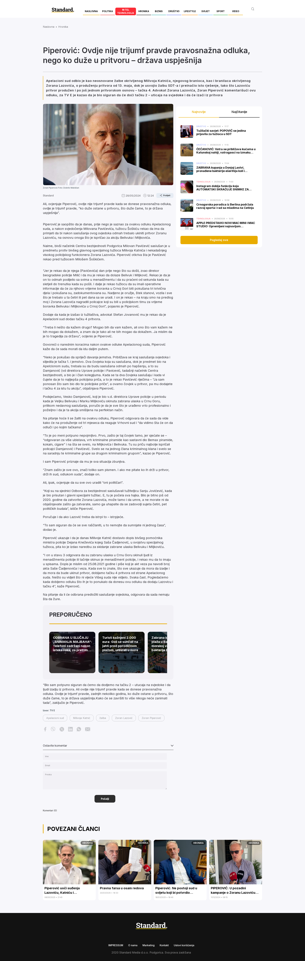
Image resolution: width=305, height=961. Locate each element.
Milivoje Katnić (81, 718)
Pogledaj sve (219, 240)
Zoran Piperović (151, 718)
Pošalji (105, 798)
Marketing (148, 945)
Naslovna (48, 26)
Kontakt (164, 945)
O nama (132, 945)
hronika (63, 26)
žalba (102, 718)
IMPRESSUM (115, 945)
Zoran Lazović (123, 718)
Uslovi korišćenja (184, 945)
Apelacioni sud (55, 718)
